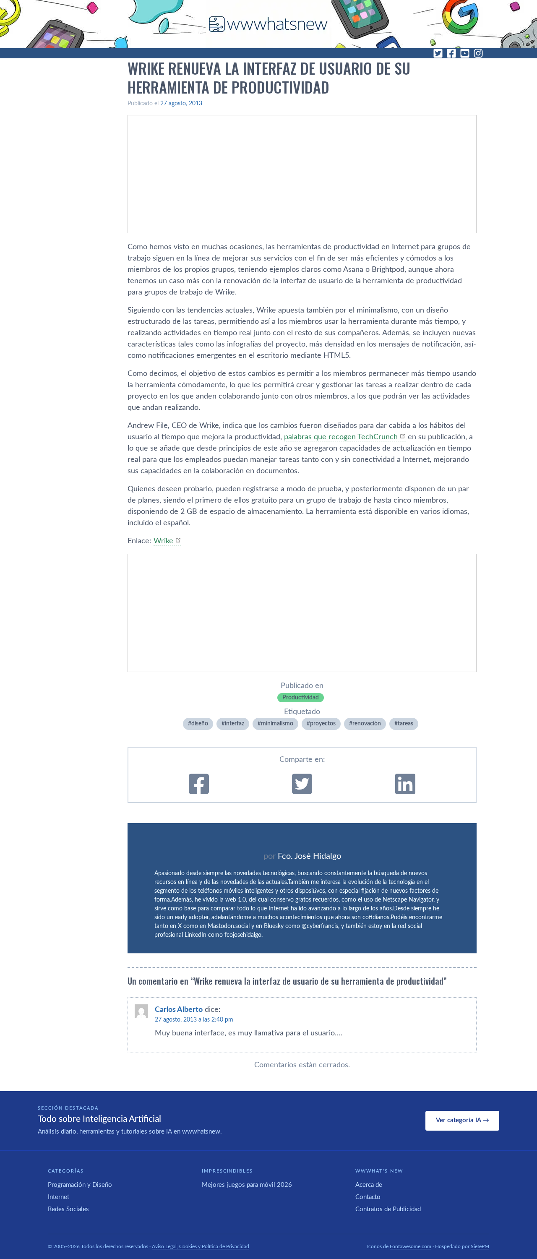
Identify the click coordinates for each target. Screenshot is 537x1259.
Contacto (368, 1197)
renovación (366, 724)
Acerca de (368, 1185)
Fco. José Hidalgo (309, 856)
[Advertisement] (302, 174)
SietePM (480, 1246)
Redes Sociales (68, 1209)
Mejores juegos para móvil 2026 (247, 1185)
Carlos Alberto (179, 1010)
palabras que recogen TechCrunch (341, 437)
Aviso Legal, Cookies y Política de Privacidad (200, 1246)
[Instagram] (478, 53)
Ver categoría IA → (462, 1120)
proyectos (323, 724)
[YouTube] (465, 53)
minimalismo (277, 724)
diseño (199, 724)
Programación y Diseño (80, 1185)
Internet (58, 1197)
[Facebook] (451, 53)
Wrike (163, 541)
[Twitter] (438, 53)
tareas (405, 724)
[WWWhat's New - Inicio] (268, 24)
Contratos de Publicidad (388, 1209)
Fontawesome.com (410, 1246)
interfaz (234, 724)
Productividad (300, 698)
